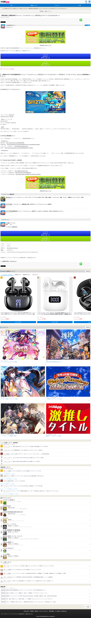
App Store (45, 56)
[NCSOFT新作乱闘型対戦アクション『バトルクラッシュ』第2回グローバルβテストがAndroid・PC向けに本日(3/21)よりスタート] (32, 214)
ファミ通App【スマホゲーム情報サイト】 (10, 8)
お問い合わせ (26, 611)
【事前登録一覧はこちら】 (45, 45)
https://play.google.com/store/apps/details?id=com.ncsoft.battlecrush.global (23, 144)
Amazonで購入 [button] (18, 322)
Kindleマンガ (18, 274)
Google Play (45, 63)
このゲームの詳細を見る (12, 226)
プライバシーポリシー (43, 611)
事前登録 (42, 11)
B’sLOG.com (64, 611)
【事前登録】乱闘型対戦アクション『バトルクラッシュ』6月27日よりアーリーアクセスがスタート (47, 8)
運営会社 (36, 611)
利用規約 (32, 611)
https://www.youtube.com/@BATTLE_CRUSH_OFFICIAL (28, 174)
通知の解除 (51, 611)
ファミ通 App (5, 2)
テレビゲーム (35, 274)
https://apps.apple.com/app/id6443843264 (15, 142)
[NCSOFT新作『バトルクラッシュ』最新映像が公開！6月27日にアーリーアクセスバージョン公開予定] (26, 208)
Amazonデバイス (26, 274)
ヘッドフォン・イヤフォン (7, 274)
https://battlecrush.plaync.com (21, 171)
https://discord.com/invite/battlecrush (23, 172)
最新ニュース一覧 (23, 8)
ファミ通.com (57, 611)
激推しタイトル (48, 11)
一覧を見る (88, 271)
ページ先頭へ (87, 606)
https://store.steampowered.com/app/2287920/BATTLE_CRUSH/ (19, 147)
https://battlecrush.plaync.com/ (21, 146)
